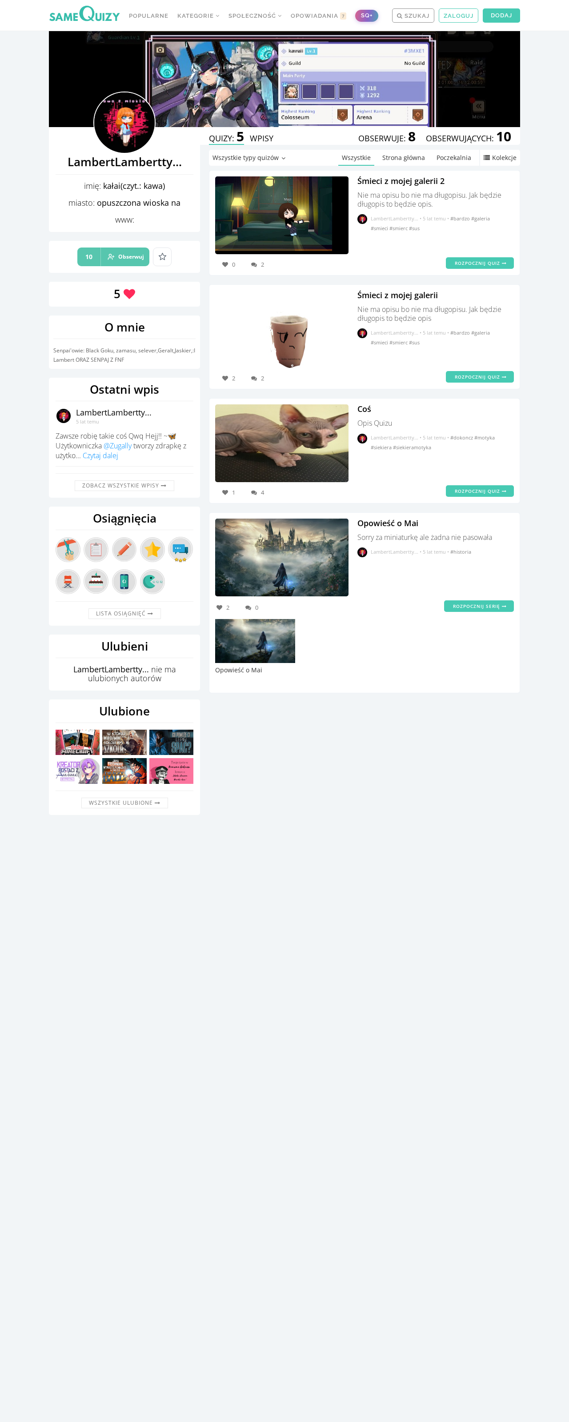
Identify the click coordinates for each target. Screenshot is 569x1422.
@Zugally (118, 446)
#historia (460, 551)
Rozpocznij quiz (478, 263)
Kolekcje (504, 157)
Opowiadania (318, 15)
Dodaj (501, 15)
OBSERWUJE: (387, 138)
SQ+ (367, 15)
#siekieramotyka (412, 447)
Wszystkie (356, 157)
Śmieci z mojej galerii (397, 295)
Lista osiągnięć (122, 613)
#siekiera (382, 447)
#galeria (480, 218)
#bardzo (460, 218)
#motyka (484, 437)
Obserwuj (114, 256)
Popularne (148, 15)
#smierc (399, 228)
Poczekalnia (454, 157)
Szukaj (416, 15)
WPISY (261, 138)
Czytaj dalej (100, 455)
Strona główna (403, 157)
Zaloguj (458, 15)
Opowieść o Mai (387, 523)
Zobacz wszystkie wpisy (121, 485)
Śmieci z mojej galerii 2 (401, 181)
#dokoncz (462, 437)
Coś (364, 408)
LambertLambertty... (114, 412)
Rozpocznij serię (477, 606)
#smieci (380, 228)
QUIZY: (226, 138)
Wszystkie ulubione (122, 803)
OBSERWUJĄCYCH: (468, 138)
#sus (414, 228)
